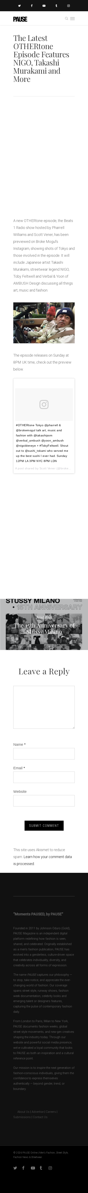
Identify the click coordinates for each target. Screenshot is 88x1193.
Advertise (38, 1112)
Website (20, 792)
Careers (51, 1112)
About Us (21, 1112)
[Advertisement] (44, 166)
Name (19, 744)
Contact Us (40, 1117)
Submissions (22, 1117)
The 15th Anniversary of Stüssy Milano (44, 624)
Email (19, 768)
